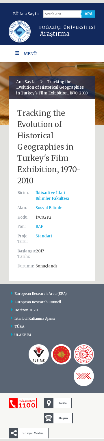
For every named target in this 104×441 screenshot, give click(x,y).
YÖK (84, 376)
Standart (44, 236)
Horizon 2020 (26, 310)
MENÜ (30, 53)
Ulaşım (63, 418)
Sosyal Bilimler (50, 207)
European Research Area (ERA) (40, 293)
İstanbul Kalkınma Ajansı (34, 318)
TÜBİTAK (39, 354)
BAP (39, 226)
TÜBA (19, 326)
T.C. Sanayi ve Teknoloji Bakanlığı (84, 354)
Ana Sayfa (26, 81)
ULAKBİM (22, 335)
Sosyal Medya (33, 433)
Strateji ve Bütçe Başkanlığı (61, 354)
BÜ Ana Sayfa (26, 14)
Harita (62, 403)
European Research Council (37, 302)
